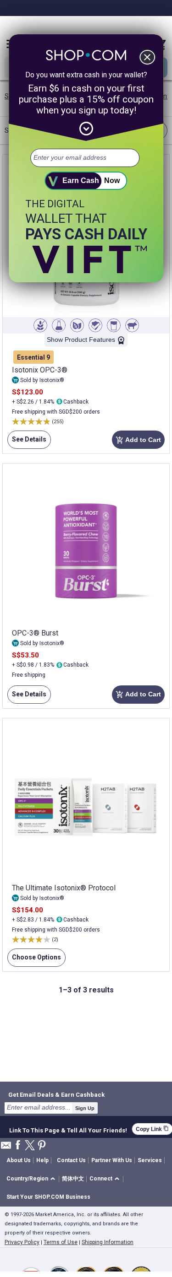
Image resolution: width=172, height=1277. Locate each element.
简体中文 (73, 1178)
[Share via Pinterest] (42, 1146)
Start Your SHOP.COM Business (48, 1197)
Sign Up (84, 1108)
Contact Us (71, 1160)
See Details (26, 442)
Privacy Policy (22, 1242)
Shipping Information (107, 1242)
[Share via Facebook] (18, 1145)
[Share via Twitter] (30, 1146)
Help (42, 1160)
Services (150, 1160)
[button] (32, 1179)
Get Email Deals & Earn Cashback (56, 1094)
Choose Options (34, 960)
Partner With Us (111, 1160)
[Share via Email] (6, 1147)
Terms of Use (61, 1242)
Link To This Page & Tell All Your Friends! (68, 1129)
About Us (18, 1160)
